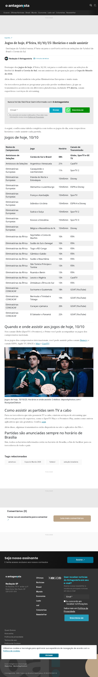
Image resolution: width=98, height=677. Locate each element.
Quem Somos (10, 630)
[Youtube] (52, 578)
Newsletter (71, 13)
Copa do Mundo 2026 (32, 462)
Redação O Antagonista (20, 59)
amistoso (12, 462)
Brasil (28, 13)
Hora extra (9, 634)
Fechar (49, 655)
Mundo (34, 13)
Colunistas (60, 13)
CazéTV (45, 343)
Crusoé (6, 13)
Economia (42, 13)
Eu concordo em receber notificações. (76, 602)
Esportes (7, 38)
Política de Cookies (13, 643)
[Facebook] (60, 578)
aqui (44, 422)
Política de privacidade (14, 637)
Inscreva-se (77, 110)
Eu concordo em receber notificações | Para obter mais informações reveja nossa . (28, 116)
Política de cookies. (11, 651)
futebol (52, 462)
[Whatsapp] (55, 578)
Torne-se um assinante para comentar (27, 517)
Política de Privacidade (36, 117)
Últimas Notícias (17, 13)
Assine (79, 560)
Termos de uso (11, 640)
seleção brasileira (71, 462)
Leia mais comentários (72, 518)
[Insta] (57, 578)
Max (38, 343)
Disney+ (84, 340)
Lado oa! (51, 13)
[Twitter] (49, 578)
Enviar (56, 110)
